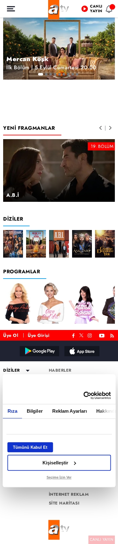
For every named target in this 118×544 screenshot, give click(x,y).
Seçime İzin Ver (59, 477)
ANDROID (39, 351)
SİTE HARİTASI (64, 503)
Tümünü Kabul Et (30, 447)
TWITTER (81, 335)
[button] (100, 128)
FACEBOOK (73, 335)
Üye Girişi (38, 335)
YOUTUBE (102, 334)
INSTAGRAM (90, 334)
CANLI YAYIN (102, 539)
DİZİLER (13, 218)
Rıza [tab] (12, 411)
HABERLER (60, 370)
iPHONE (81, 351)
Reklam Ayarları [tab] (69, 411)
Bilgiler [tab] (34, 411)
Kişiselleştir (55, 462)
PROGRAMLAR (21, 271)
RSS (113, 334)
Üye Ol (10, 335)
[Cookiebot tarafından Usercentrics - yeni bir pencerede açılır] (84, 395)
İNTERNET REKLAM (69, 494)
